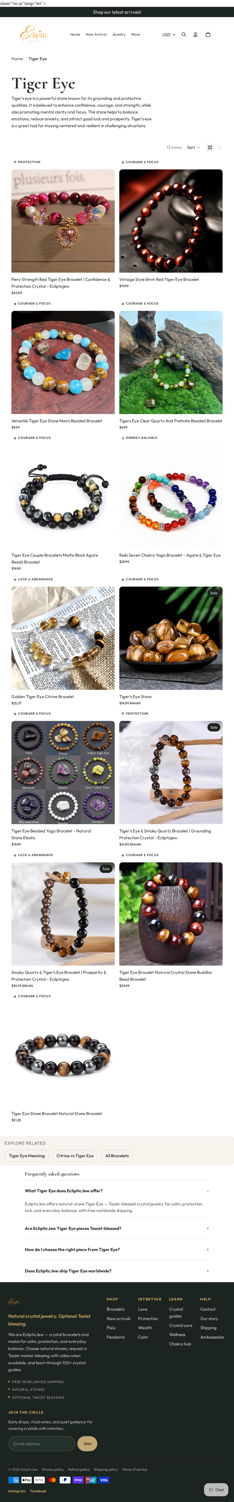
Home (17, 58)
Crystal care (180, 1325)
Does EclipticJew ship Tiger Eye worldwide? (68, 1271)
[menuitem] (75, 34)
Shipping (208, 1327)
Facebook (38, 1491)
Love (142, 1309)
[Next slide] (106, 221)
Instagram (17, 1491)
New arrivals (118, 1318)
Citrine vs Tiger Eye (75, 1155)
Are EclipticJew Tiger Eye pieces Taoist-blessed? (73, 1228)
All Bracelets (117, 1155)
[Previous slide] (20, 221)
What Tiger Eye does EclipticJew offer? (64, 1190)
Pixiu (111, 1327)
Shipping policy (106, 1469)
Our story (209, 1318)
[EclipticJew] (53, 1302)
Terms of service (134, 1469)
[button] (193, 147)
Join (87, 1444)
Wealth (145, 1327)
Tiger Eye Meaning (27, 1155)
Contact (208, 1309)
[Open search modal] (183, 34)
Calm (143, 1337)
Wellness (177, 1334)
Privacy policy (53, 1469)
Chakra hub (180, 1344)
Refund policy (78, 1469)
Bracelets (115, 1309)
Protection (148, 1318)
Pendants (116, 1337)
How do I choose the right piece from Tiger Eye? (72, 1249)
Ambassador (212, 1337)
